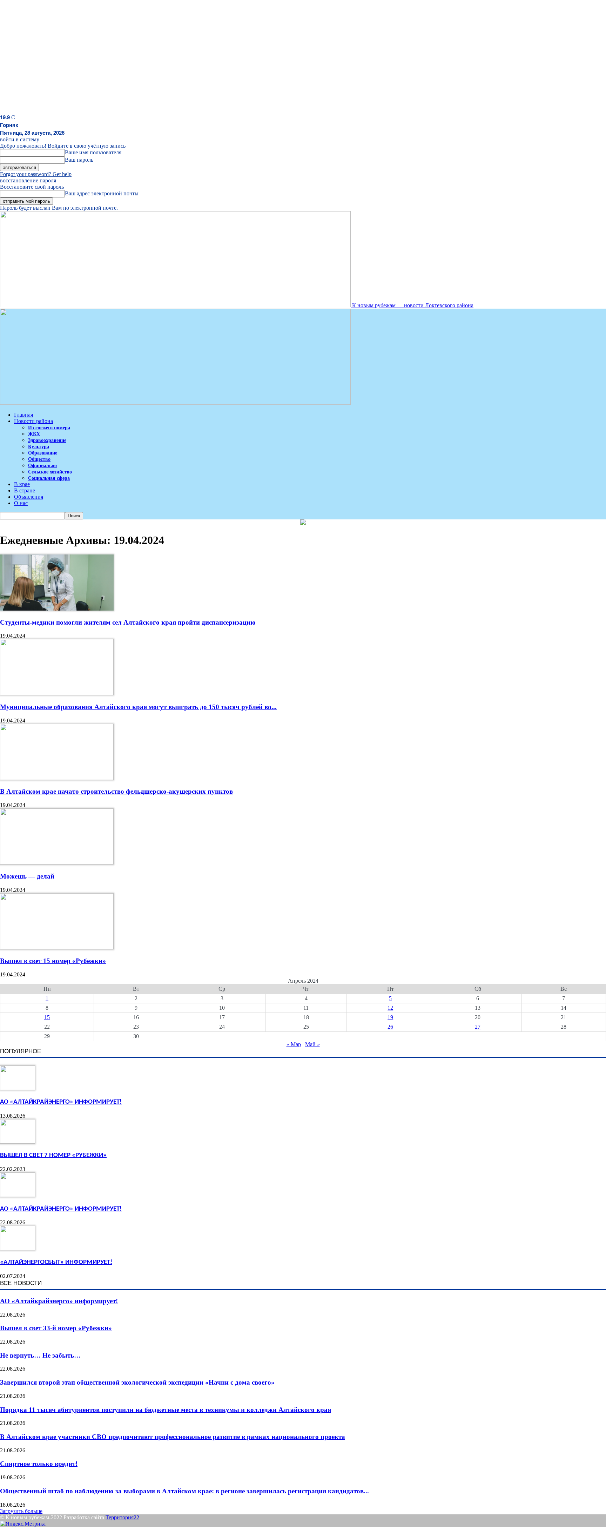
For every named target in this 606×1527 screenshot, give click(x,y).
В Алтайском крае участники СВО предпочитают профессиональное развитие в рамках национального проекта (172, 1436)
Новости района (33, 421)
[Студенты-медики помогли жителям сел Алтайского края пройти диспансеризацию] (57, 609)
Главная (23, 415)
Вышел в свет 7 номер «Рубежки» (53, 1155)
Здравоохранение (47, 440)
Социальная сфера (49, 478)
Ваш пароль (79, 160)
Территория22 (122, 1517)
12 (390, 1008)
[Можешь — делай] (57, 863)
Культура (38, 446)
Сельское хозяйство (50, 472)
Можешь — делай (27, 876)
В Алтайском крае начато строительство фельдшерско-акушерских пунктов (116, 791)
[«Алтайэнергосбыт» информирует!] (17, 1248)
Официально (42, 465)
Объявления (28, 497)
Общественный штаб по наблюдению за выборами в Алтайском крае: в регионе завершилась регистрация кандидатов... (184, 1491)
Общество (39, 459)
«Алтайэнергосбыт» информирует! (56, 1262)
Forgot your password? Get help (36, 174)
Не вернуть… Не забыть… (40, 1355)
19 (390, 1017)
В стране (24, 490)
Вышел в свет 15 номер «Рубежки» (53, 960)
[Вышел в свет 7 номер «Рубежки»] (17, 1142)
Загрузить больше (21, 1511)
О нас (21, 503)
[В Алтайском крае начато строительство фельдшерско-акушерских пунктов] (57, 778)
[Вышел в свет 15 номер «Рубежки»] (57, 947)
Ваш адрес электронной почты (102, 193)
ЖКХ (34, 434)
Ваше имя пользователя (93, 152)
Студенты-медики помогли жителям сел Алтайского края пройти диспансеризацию (128, 622)
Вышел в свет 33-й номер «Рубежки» (56, 1328)
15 (47, 1017)
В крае (22, 484)
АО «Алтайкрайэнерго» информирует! (61, 1102)
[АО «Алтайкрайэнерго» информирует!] (17, 1088)
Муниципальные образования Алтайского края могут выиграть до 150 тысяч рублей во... (138, 707)
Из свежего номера (49, 427)
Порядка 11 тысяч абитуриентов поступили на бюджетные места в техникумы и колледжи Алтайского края (165, 1409)
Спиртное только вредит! (39, 1463)
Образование (42, 453)
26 (390, 1027)
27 (477, 1027)
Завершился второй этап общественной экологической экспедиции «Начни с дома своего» (137, 1382)
